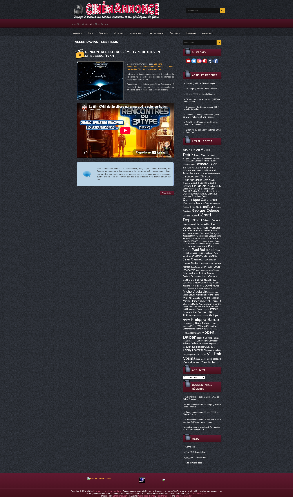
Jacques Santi (215, 236)
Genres (103, 33)
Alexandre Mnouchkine (202, 158)
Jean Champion (209, 260)
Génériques (136, 33)
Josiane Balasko (207, 273)
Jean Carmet (192, 259)
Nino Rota (214, 306)
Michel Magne (211, 297)
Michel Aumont (211, 292)
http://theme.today (184, 496)
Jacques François (209, 233)
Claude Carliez (199, 183)
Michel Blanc (201, 295)
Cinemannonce (192, 397)
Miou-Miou (187, 304)
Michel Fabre (213, 295)
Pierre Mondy (188, 324)
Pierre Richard (202, 323)
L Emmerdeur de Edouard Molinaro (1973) (201, 428)
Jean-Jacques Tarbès (206, 241)
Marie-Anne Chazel (204, 282)
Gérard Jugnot (211, 220)
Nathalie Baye (204, 306)
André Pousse (210, 161)
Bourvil (197, 173)
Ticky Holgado (188, 355)
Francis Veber (204, 203)
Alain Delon (191, 150)
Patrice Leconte (203, 309)
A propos (207, 33)
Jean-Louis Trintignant (204, 244)
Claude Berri (201, 180)
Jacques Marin (189, 236)
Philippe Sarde (205, 319)
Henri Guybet (197, 228)
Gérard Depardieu (197, 217)
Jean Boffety (195, 256)
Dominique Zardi (196, 199)
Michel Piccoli (192, 301)
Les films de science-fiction (151, 66)
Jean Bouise (209, 255)
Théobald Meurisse (212, 350)
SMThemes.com (120, 496)
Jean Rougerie (201, 270)
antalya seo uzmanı (194, 427)
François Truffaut (201, 206)
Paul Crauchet (199, 312)
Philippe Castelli (201, 316)
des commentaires (195, 457)
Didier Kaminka (213, 191)
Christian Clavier (191, 176)
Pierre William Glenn (201, 326)
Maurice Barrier (196, 288)
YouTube (175, 33)
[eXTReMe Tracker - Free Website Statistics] (142, 482)
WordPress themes (146, 496)
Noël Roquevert (189, 309)
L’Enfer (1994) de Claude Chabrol (200, 94)
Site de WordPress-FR (195, 463)
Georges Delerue (205, 210)
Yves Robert (209, 362)
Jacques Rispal (202, 236)
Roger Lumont (197, 341)
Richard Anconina (210, 329)
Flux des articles (195, 452)
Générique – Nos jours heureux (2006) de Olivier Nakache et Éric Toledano (201, 115)
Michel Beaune (189, 295)
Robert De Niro (204, 338)
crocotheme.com (163, 496)
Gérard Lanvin (189, 225)
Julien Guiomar (192, 276)
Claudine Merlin (214, 186)
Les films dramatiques (151, 69)
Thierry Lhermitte (193, 350)
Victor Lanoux (200, 354)
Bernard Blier (206, 164)
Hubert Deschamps (192, 230)
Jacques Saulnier (190, 238)
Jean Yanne (213, 270)
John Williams (190, 273)
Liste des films (114, 491)
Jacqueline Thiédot (191, 233)
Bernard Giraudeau (193, 167)
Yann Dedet (201, 359)
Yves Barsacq (214, 359)
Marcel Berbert (210, 280)
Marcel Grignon (188, 283)
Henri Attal (202, 224)
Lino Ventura (209, 276)
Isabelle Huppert (210, 231)
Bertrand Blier (200, 171)
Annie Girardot (189, 165)
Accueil (88, 24)
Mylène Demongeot (190, 306)
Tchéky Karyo (209, 347)
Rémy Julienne (192, 343)
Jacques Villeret (204, 238)
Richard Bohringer (192, 333)
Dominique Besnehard (195, 193)
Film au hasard (156, 33)
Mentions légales (199, 493)
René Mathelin (196, 329)
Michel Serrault (211, 301)
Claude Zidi (199, 185)
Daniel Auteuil (188, 189)
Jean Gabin (191, 263)
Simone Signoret (209, 344)
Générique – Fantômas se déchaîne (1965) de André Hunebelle (200, 123)
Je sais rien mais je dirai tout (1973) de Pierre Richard (202, 421)
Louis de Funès (193, 279)
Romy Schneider (210, 341)
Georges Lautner (190, 216)
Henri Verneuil (211, 227)
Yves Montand (191, 362)
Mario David (204, 285)
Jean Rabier (207, 267)
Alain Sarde (201, 155)
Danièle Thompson (199, 191)
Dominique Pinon (199, 196)
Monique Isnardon (212, 304)
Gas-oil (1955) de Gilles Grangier (200, 83)
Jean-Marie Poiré (204, 246)
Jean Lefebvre (206, 263)
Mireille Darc (197, 304)
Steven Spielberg (193, 346)
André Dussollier (196, 161)
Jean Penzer (196, 267)
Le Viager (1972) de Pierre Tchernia (201, 89)
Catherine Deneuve (210, 173)
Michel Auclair (210, 288)
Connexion (190, 447)
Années (119, 33)
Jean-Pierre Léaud (201, 253)
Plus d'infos (166, 193)
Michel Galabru (193, 297)
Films (90, 33)
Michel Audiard (194, 292)
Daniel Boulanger (202, 189)
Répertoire (191, 33)
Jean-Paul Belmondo (199, 250)
